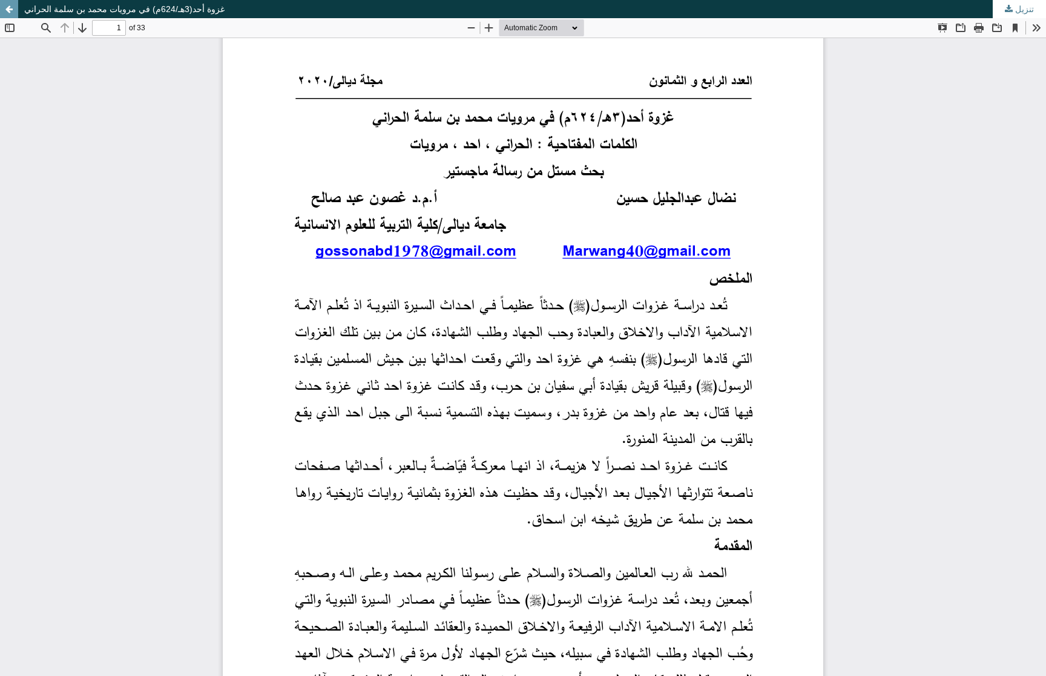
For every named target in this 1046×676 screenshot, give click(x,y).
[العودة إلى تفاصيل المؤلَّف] (9, 9)
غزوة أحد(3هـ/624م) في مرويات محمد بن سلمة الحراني (124, 9)
